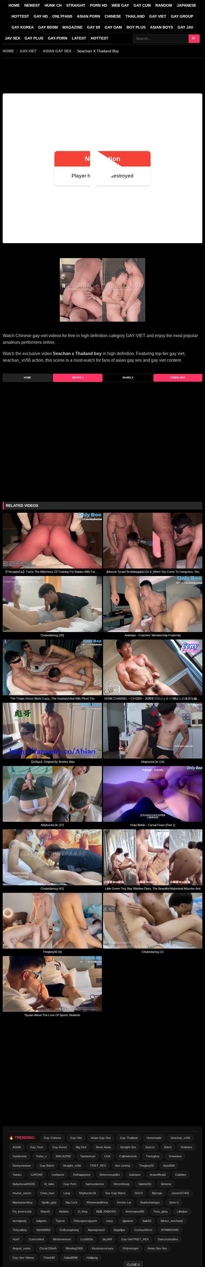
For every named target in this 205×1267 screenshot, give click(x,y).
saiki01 (147, 1220)
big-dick (81, 1147)
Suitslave (135, 1174)
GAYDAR (37, 1174)
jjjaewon (127, 1220)
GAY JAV (185, 27)
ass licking (122, 1165)
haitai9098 (70, 1257)
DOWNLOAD (178, 377)
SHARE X (128, 377)
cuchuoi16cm (143, 1230)
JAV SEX (12, 38)
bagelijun (119, 1230)
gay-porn (57, 38)
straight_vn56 (72, 1165)
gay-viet (28, 51)
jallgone (41, 1220)
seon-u (174, 1202)
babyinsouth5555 (24, 1184)
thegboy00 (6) (52, 951)
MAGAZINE (72, 27)
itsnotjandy (20, 1220)
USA (107, 1156)
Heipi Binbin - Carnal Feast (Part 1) (152, 825)
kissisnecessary (102, 1248)
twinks (17, 1174)
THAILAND (135, 16)
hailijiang (92, 1257)
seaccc (150, 1147)
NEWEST (32, 5)
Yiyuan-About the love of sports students (52, 1015)
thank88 (49, 1257)
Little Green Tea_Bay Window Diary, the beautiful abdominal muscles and (152, 888)
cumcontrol (36, 1239)
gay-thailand (128, 1137)
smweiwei (175, 1156)
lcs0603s (86, 1239)
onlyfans (186, 1147)
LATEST (79, 38)
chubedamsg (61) (52, 888)
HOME (8, 51)
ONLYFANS (62, 16)
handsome (20, 1156)
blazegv (157, 1193)
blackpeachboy (23, 1202)
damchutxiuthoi (168, 1239)
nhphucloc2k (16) (152, 761)
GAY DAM (113, 27)
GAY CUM (142, 5)
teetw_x (41, 1156)
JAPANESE (186, 5)
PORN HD (98, 5)
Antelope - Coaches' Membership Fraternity (153, 635)
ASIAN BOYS (161, 27)
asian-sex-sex (157, 1248)
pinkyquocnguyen (85, 1220)
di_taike (49, 1184)
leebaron (58, 1174)
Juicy (109, 1220)
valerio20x (145, 1184)
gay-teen (36, 1147)
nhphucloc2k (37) (52, 825)
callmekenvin (128, 1156)
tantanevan (87, 1156)
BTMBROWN (170, 1230)
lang (67, 1193)
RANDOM (163, 5)
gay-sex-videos (23, 1257)
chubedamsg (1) (153, 951)
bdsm (168, 1147)
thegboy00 (146, 1165)
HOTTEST (20, 16)
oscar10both (48, 1248)
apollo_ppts (49, 1202)
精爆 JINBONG (106, 1211)
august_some (21, 1248)
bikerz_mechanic (172, 1220)
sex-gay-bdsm (115, 1193)
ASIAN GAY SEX (57, 51)
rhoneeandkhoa (97, 1202)
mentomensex (62, 1239)
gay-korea (59, 1147)
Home (14, 5)
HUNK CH (53, 5)
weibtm (64, 1211)
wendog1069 (74, 1248)
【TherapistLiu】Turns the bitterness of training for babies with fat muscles (52, 571)
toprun (60, 1220)
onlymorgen (131, 1248)
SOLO (139, 1193)
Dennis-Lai (124, 1202)
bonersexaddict (110, 1174)
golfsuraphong (69, 1230)
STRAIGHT (75, 5)
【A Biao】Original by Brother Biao (52, 761)
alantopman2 (96, 1230)
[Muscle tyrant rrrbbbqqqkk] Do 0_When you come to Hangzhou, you (153, 571)
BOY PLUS (136, 27)
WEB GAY (120, 5)
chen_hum (47, 1193)
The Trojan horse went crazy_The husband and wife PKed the (52, 698)
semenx (166, 1184)
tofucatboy (20, 1230)
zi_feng (82, 1211)
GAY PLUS (34, 38)
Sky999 (107, 1239)
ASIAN (17, 1147)
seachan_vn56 (180, 1137)
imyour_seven (22, 1193)
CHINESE (113, 16)
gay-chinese (52, 1137)
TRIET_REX (98, 1165)
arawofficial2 (158, 1174)
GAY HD (41, 16)
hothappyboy (81, 1174)
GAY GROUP (182, 16)
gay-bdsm (47, 1165)
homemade (154, 1137)
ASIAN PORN (88, 16)
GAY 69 (93, 27)
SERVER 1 (78, 377)
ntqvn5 (45, 1211)
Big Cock (71, 1202)
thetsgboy (153, 1156)
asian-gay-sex (101, 1137)
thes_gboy (160, 1211)
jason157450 (180, 1193)
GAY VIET (157, 16)
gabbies (180, 1174)
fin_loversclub (22, 1211)
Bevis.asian (103, 1147)
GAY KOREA (22, 27)
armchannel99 (134, 1211)
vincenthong (121, 1184)
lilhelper (182, 1211)
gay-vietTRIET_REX (135, 1239)
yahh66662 (43, 1230)
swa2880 (169, 1165)
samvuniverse (94, 1184)
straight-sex (128, 1147)
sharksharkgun (150, 1202)
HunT (16, 1239)
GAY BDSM (48, 27)
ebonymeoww (22, 1165)
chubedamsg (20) (52, 635)
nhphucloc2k (87, 1193)
